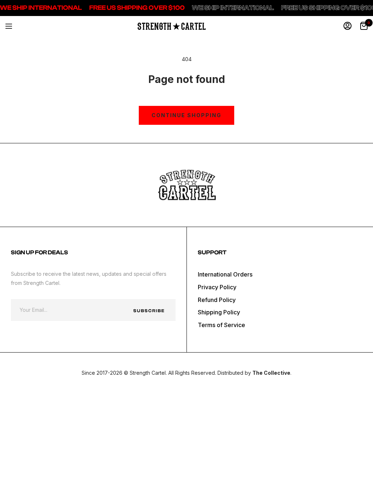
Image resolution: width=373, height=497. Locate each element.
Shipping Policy (219, 312)
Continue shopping (186, 115)
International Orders (225, 274)
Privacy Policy (217, 287)
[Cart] (364, 26)
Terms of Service (221, 325)
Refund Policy (217, 299)
